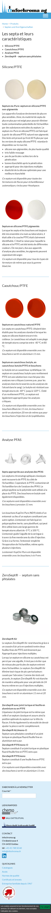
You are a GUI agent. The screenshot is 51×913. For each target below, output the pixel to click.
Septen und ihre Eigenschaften (19, 27)
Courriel (6, 791)
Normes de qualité (10, 875)
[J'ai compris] (45, 907)
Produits (14, 23)
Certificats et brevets (12, 879)
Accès (4, 871)
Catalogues (7, 867)
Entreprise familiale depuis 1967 (17, 883)
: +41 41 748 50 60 (13, 848)
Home (5, 23)
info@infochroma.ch (11, 851)
